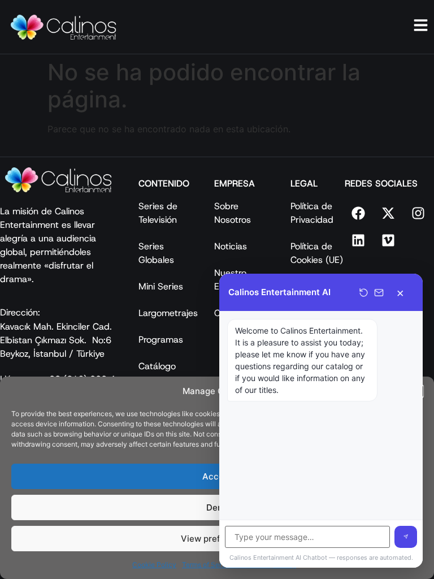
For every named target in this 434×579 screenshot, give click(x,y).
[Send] (405, 537)
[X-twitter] (388, 213)
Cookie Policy (154, 564)
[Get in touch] (379, 293)
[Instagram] (418, 213)
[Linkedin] (358, 240)
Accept (217, 476)
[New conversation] (364, 293)
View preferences (217, 538)
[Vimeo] (388, 240)
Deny (217, 507)
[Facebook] (358, 213)
